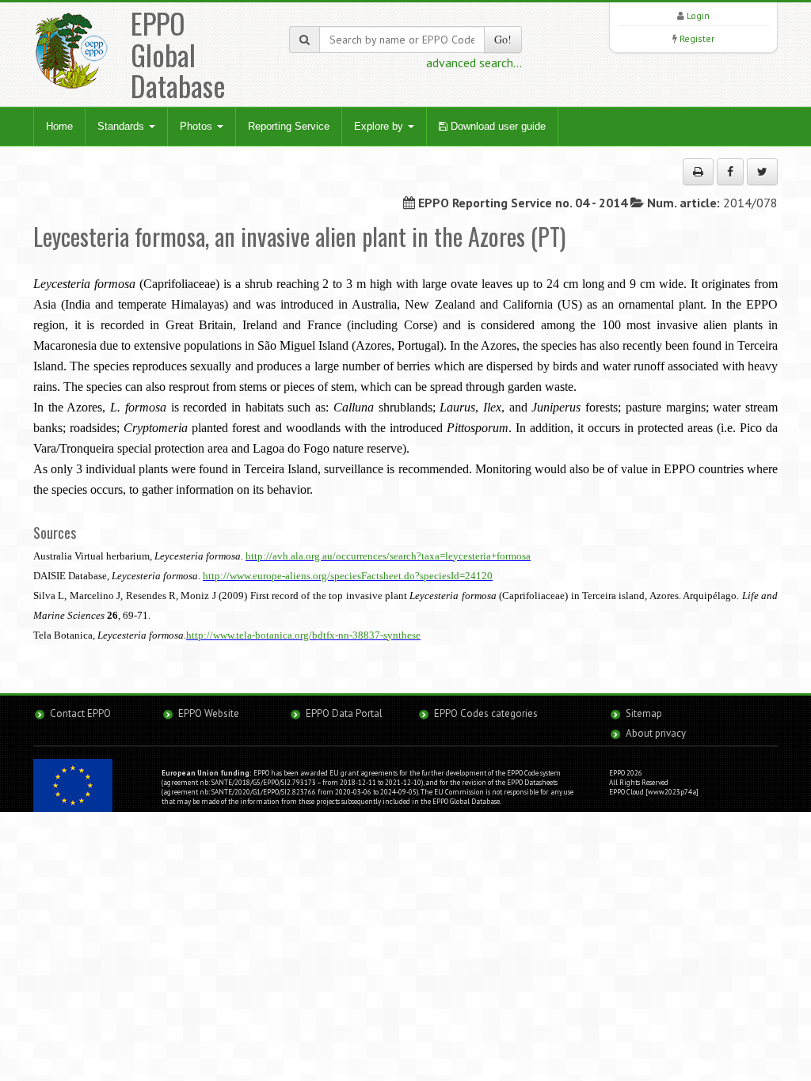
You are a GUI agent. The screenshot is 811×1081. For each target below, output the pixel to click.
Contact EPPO (80, 713)
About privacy (656, 733)
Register (697, 38)
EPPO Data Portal (344, 713)
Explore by (380, 126)
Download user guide (496, 126)
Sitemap (644, 713)
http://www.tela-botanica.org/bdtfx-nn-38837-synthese (303, 635)
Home (59, 126)
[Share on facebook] (730, 171)
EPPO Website (208, 713)
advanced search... (474, 62)
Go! (503, 39)
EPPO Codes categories (486, 713)
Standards (122, 126)
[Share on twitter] (762, 171)
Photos (197, 126)
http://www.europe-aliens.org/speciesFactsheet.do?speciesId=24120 (348, 576)
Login (698, 15)
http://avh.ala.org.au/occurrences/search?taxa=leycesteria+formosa (388, 556)
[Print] (698, 171)
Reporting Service (288, 126)
